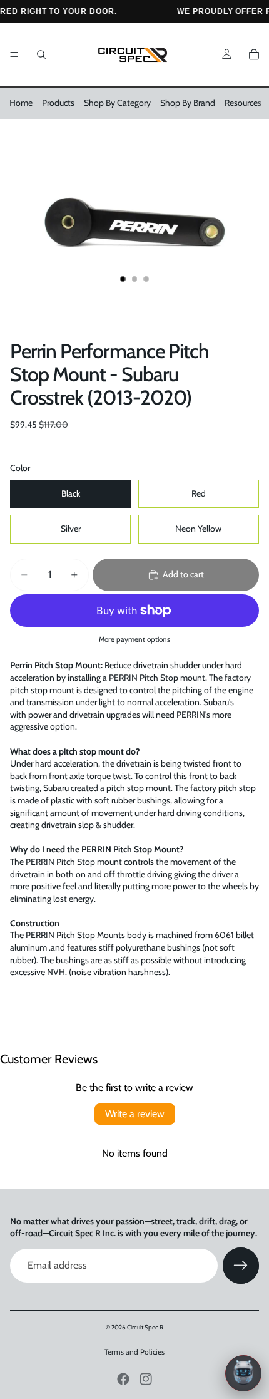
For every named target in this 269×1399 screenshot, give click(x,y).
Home (21, 102)
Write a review (135, 1114)
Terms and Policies (134, 1351)
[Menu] (14, 54)
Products (58, 102)
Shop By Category (117, 102)
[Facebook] (123, 1378)
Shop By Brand (187, 102)
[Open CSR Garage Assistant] (243, 1373)
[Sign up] (241, 1265)
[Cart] (254, 54)
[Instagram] (145, 1378)
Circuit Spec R (145, 1327)
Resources (243, 102)
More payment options (134, 639)
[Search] (41, 54)
